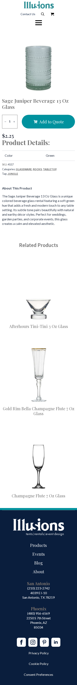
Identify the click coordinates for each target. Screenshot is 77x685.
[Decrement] (5, 122)
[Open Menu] (38, 22)
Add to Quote (51, 121)
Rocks (37, 169)
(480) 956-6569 (38, 613)
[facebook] (21, 642)
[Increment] (14, 122)
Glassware (24, 169)
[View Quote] (52, 14)
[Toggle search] (42, 14)
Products (38, 545)
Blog (38, 563)
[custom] (44, 642)
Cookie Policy (38, 664)
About (38, 571)
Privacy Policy (39, 653)
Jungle (12, 173)
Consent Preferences (38, 674)
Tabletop (50, 169)
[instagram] (32, 642)
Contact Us (28, 14)
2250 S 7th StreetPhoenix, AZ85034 (38, 622)
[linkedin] (55, 642)
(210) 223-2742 (38, 588)
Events (38, 554)
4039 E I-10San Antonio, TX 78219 (38, 595)
